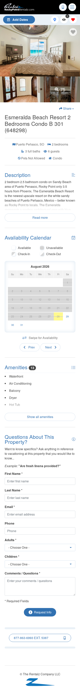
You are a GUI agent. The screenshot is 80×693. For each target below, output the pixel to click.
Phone (9, 523)
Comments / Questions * (22, 573)
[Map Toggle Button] (54, 19)
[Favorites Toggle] (73, 19)
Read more (40, 217)
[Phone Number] (63, 7)
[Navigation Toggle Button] (72, 7)
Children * (12, 556)
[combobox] (40, 547)
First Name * (14, 473)
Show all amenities (40, 417)
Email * (10, 507)
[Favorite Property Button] (73, 32)
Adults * (10, 540)
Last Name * (13, 490)
